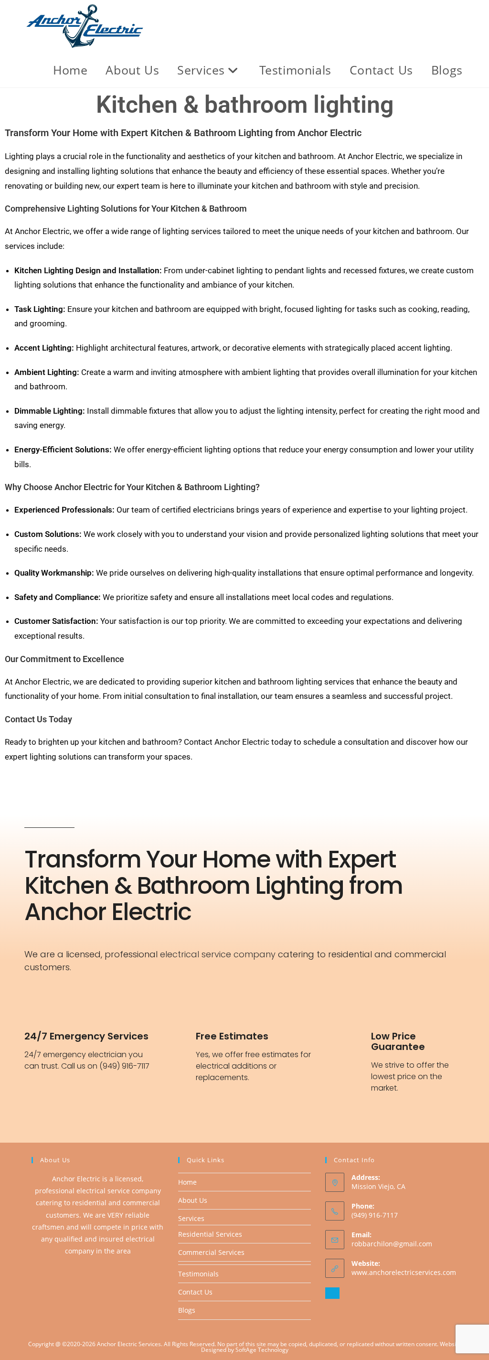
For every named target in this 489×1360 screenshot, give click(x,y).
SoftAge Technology (261, 1350)
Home (187, 1182)
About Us (192, 1200)
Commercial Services (211, 1252)
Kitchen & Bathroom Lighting (200, 487)
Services (191, 1218)
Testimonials (198, 1273)
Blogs (186, 1310)
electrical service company (218, 954)
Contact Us (195, 1291)
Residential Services (210, 1234)
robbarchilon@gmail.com (391, 1243)
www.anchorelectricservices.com (403, 1272)
